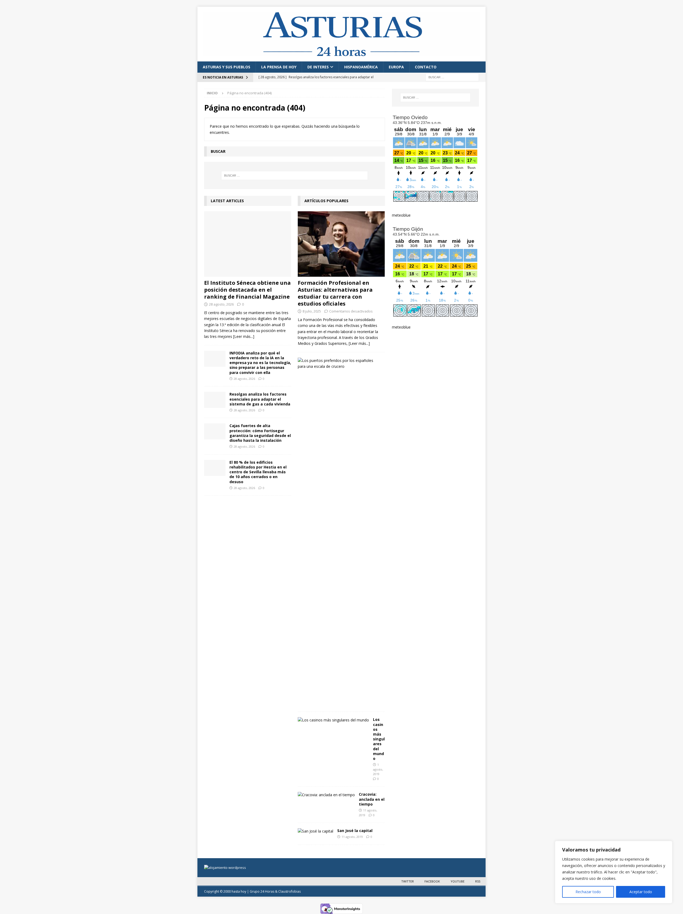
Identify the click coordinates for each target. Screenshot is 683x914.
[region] (613, 872)
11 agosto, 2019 (352, 837)
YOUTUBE (457, 881)
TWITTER (407, 881)
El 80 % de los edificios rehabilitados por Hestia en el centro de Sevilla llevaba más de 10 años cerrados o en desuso (258, 472)
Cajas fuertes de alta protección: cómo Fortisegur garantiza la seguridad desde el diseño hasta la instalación (260, 433)
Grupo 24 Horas (262, 891)
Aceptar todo (640, 891)
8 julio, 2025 (312, 311)
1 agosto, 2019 (378, 769)
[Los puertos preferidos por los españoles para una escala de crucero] (339, 364)
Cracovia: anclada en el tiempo (371, 799)
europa (396, 66)
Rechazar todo (588, 891)
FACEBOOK (432, 881)
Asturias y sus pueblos (226, 66)
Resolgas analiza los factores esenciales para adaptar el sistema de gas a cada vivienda (259, 399)
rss (477, 881)
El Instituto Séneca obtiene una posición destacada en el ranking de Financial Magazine (247, 289)
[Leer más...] (243, 336)
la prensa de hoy (278, 66)
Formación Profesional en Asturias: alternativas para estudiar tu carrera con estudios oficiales (335, 293)
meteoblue (401, 215)
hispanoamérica (361, 66)
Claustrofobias (289, 891)
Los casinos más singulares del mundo (379, 739)
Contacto (425, 66)
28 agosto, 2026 (221, 304)
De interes (318, 66)
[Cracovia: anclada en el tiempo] (326, 795)
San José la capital (354, 830)
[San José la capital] (315, 831)
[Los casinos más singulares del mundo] (333, 720)
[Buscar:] (452, 76)
